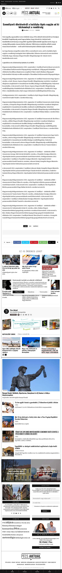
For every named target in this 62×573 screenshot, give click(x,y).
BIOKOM (26, 532)
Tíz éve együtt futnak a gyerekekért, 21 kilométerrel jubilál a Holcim (36, 402)
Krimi (4, 289)
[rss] (56, 8)
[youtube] (51, 8)
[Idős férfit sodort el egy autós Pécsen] (31, 260)
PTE (3, 523)
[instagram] (49, 8)
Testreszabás (43, 292)
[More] (57, 242)
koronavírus (8, 529)
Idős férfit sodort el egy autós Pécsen (29, 267)
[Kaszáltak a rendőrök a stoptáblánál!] (51, 260)
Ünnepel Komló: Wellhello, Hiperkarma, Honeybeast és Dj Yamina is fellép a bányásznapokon (26, 394)
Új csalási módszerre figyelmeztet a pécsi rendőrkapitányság (8, 293)
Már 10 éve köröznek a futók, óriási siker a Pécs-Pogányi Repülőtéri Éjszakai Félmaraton (36, 418)
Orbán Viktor (11, 532)
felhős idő (27, 538)
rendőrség (35, 226)
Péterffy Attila (26, 523)
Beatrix (49, 13)
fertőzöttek (23, 529)
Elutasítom (31, 292)
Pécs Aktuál (14, 310)
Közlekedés (45, 264)
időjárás (10, 522)
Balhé (32, 8)
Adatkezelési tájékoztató (37, 287)
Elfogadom (18, 292)
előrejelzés (19, 535)
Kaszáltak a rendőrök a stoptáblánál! (50, 267)
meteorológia (8, 537)
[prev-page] (3, 355)
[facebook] (47, 8)
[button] (48, 280)
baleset (20, 532)
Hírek (4, 264)
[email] (53, 8)
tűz (16, 532)
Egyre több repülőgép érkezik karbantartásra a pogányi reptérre (11, 350)
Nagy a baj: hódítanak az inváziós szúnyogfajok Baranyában (29, 350)
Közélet (28, 8)
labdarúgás (19, 538)
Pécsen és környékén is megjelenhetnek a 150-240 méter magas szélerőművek (50, 350)
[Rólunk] (16, 492)
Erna (46, 13)
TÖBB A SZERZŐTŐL (24, 334)
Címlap (25, 19)
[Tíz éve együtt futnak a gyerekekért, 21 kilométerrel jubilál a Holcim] (8, 407)
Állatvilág (24, 346)
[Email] (18, 315)
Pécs (58, 255)
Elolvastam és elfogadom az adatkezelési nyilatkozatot (46, 506)
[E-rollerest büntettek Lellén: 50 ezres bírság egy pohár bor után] (11, 260)
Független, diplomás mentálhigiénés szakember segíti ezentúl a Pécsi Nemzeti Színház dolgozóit (37, 433)
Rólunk (16, 502)
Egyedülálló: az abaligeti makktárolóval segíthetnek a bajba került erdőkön (36, 447)
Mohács (13, 535)
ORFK (30, 226)
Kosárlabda (6, 535)
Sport (16, 421)
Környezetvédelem (19, 450)
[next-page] (6, 355)
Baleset (24, 264)
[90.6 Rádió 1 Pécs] (46, 532)
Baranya (29, 19)
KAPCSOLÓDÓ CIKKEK (8, 334)
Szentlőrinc (17, 523)
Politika (38, 8)
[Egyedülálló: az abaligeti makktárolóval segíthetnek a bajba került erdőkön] (8, 451)
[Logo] (31, 556)
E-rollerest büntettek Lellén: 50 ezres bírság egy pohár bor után (11, 268)
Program (5, 390)
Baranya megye (15, 526)
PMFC (4, 532)
